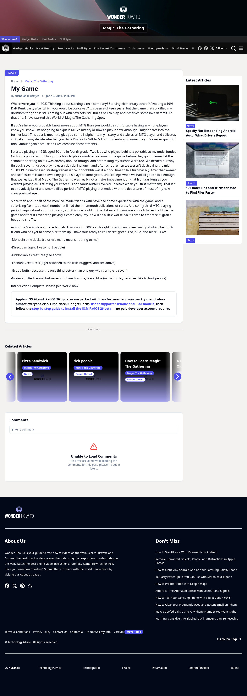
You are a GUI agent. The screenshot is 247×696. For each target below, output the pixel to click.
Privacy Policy (41, 632)
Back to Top (227, 639)
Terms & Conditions (17, 632)
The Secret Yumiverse (109, 48)
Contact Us (60, 632)
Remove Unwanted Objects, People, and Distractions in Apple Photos (195, 561)
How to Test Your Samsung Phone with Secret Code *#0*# (193, 597)
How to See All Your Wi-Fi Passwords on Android (186, 552)
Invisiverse (137, 48)
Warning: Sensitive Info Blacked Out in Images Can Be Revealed (197, 618)
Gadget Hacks (30, 39)
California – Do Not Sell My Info (90, 632)
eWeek (126, 668)
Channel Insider (199, 668)
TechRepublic (91, 668)
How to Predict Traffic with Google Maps (181, 584)
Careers (127, 631)
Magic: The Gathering (123, 28)
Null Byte (65, 39)
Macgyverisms (158, 48)
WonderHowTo (10, 39)
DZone (235, 668)
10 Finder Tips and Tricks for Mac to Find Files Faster (211, 190)
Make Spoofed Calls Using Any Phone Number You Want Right (196, 611)
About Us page (30, 574)
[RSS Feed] (30, 585)
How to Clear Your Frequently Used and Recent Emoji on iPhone (197, 604)
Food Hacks (66, 48)
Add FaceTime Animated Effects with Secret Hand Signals (193, 591)
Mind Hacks (180, 48)
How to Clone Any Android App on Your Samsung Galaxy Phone (196, 570)
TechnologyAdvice (49, 668)
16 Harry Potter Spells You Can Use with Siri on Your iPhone (194, 577)
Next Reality (49, 39)
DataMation (159, 668)
